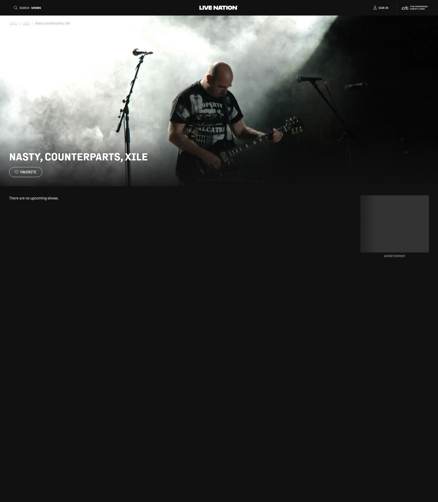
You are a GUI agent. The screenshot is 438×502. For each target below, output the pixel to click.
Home (13, 23)
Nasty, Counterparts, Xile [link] (52, 23)
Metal (26, 23)
